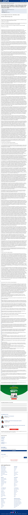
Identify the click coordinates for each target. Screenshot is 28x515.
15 (15, 181)
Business (2, 477)
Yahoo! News (2, 443)
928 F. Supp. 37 (22, 290)
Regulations (2, 491)
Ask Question (14, 450)
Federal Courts (8, 2)
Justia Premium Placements (17, 501)
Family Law (15, 473)
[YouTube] (11, 512)
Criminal (15, 468)
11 (1, 328)
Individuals (15, 466)
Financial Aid (15, 480)
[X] (16, 512)
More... (2, 475)
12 (1, 331)
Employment (2, 480)
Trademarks (2, 505)
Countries (2, 506)
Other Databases (3, 498)
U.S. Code (2, 490)
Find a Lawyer (3, 454)
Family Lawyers (3, 473)
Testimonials (15, 506)
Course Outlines (16, 481)
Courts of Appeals (13, 2)
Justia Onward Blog (16, 505)
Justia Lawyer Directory (17, 500)
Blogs (14, 483)
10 (15, 129)
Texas (15, 495)
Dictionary (15, 478)
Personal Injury (16, 474)
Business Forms (3, 501)
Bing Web (2, 440)
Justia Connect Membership (17, 499)
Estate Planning (16, 472)
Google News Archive (4, 442)
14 (18, 172)
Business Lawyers (3, 468)
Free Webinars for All (4, 414)
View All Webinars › (14, 429)
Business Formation (3, 478)
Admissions (15, 479)
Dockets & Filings (3, 495)
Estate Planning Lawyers (4, 472)
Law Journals (15, 482)
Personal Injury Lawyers (4, 474)
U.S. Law (3, 2)
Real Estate (2, 483)
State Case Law (16, 491)
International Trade (3, 482)
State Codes (15, 490)
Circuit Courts (3, 493)
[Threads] (14, 512)
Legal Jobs (2, 499)
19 (1, 372)
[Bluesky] (15, 512)
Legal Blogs (2, 438)
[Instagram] (13, 512)
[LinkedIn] (10, 512)
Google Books (3, 437)
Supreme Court (3, 492)
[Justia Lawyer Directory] (17, 512)
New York (15, 494)
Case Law (6, 2)
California (15, 492)
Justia (1, 2)
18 (1, 369)
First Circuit (16, 2)
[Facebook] (12, 512)
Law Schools (16, 477)
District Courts (3, 494)
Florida (15, 493)
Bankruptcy (15, 467)
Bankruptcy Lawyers (3, 467)
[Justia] (5, 1)
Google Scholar (3, 436)
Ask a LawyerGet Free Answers (4, 447)
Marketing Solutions (17, 498)
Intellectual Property (3, 481)
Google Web (2, 439)
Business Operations (3, 479)
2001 (18, 2)
